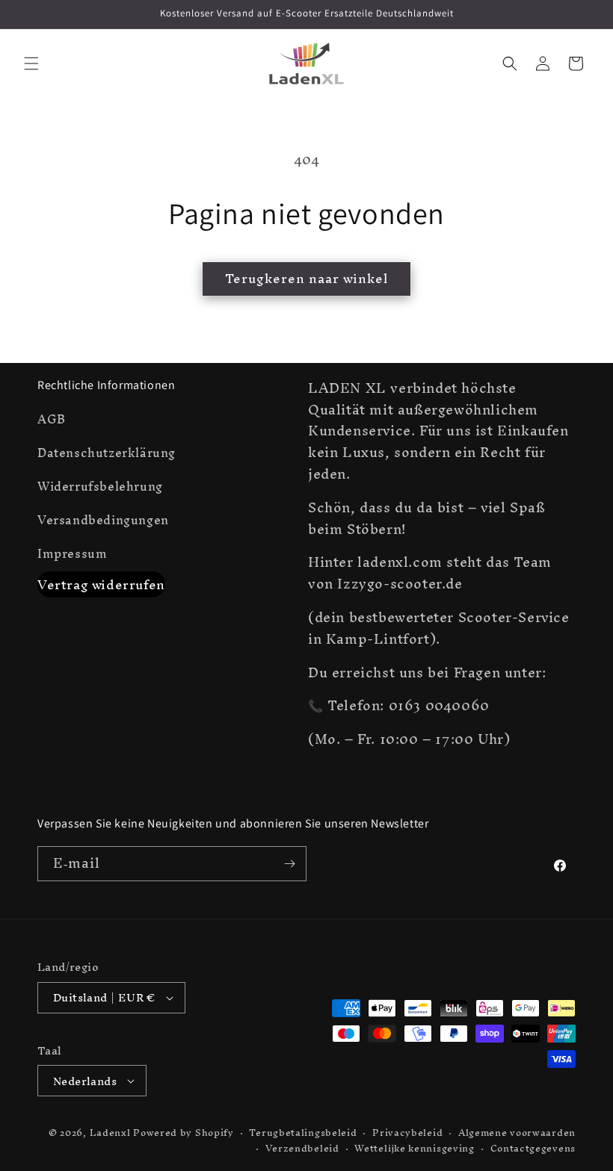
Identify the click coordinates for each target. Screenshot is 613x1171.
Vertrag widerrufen (101, 584)
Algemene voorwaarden (517, 1133)
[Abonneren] (289, 863)
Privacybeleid (407, 1133)
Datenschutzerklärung (106, 452)
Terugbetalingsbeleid (303, 1133)
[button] (31, 63)
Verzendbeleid (302, 1149)
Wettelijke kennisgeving (414, 1149)
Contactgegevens (533, 1149)
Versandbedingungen (103, 519)
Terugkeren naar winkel (306, 278)
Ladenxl (110, 1132)
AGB (51, 421)
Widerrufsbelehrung (100, 486)
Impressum (72, 553)
